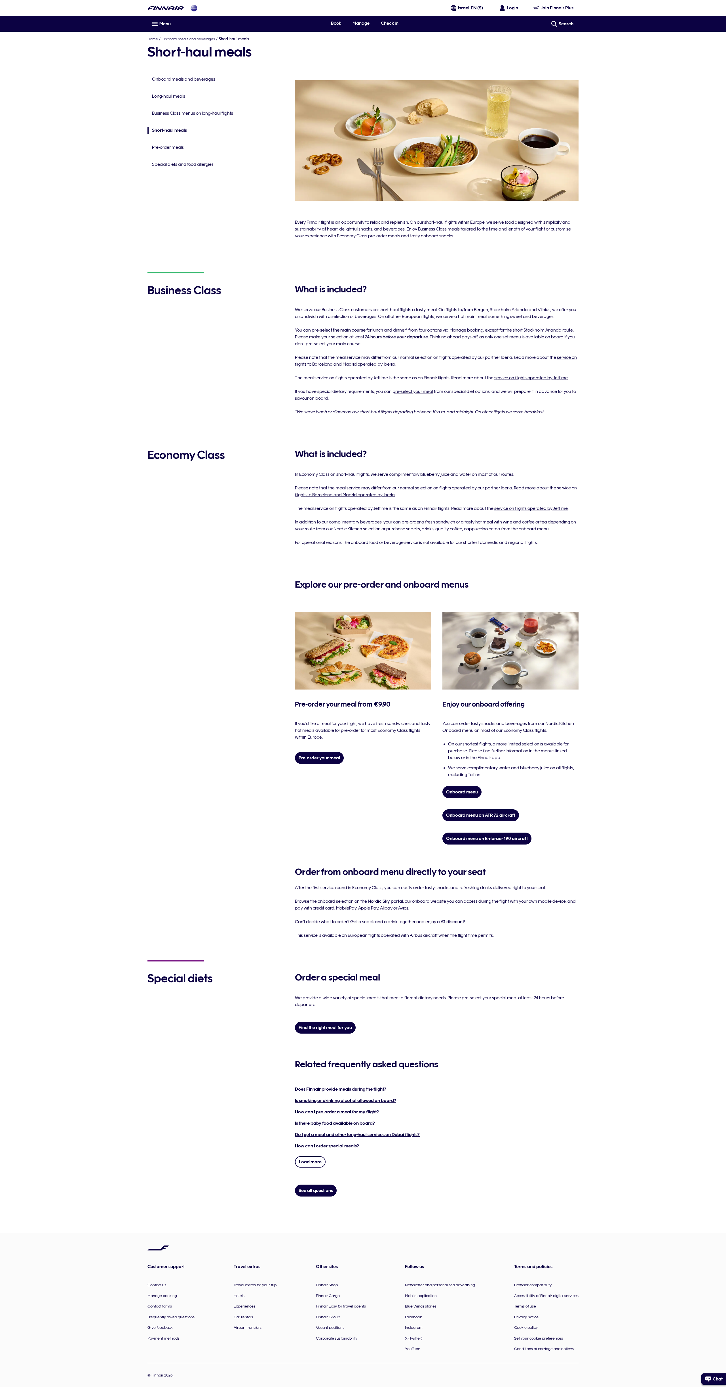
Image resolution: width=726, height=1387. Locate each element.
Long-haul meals (168, 96)
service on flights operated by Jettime (531, 377)
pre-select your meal (412, 391)
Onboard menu (462, 792)
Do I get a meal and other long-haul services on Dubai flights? (357, 1134)
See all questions (316, 1190)
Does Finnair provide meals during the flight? (340, 1089)
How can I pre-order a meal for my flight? (337, 1111)
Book (336, 23)
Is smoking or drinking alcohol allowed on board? (345, 1100)
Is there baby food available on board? (335, 1123)
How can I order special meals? (327, 1146)
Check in (389, 23)
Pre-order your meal (319, 757)
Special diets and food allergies (183, 164)
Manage (361, 23)
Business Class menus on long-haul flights (192, 113)
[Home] (165, 8)
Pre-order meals (168, 147)
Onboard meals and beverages (188, 39)
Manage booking (466, 330)
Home (152, 39)
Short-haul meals (167, 131)
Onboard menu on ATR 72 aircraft (480, 815)
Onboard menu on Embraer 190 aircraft (487, 838)
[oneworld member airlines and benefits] (194, 8)
